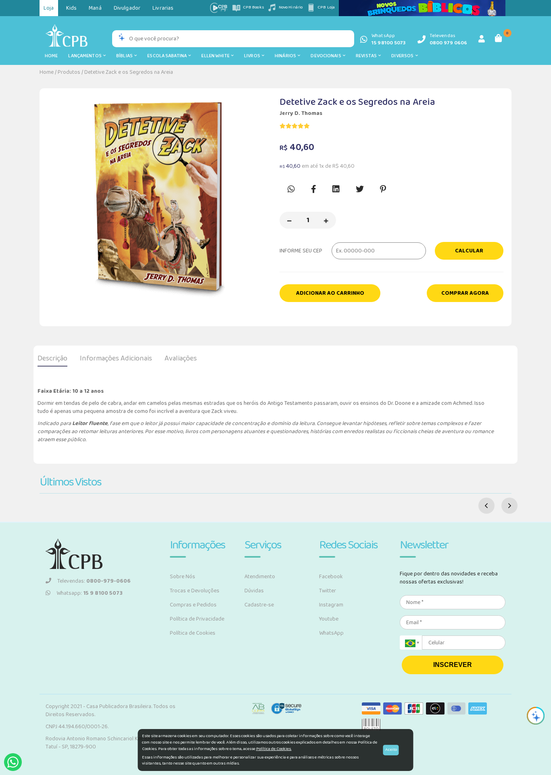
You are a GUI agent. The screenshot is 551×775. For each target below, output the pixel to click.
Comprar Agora (465, 293)
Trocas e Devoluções (194, 590)
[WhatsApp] (13, 762)
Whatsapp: (89, 593)
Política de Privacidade (197, 619)
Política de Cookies (192, 633)
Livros (253, 56)
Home (51, 56)
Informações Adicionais (116, 358)
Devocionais (327, 56)
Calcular (469, 250)
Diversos (403, 56)
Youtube (328, 619)
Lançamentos (85, 56)
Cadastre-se (259, 604)
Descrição (52, 358)
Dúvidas (254, 590)
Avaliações (181, 358)
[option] (159, 199)
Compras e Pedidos (193, 604)
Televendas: (94, 581)
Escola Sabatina (167, 56)
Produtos (69, 72)
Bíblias (125, 56)
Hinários (286, 56)
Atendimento (259, 576)
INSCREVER (452, 664)
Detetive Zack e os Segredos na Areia (128, 72)
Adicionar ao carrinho (330, 293)
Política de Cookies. (274, 748)
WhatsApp (331, 633)
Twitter (327, 590)
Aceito (391, 749)
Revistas (367, 56)
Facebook (331, 576)
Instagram (331, 604)
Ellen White (216, 56)
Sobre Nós (182, 576)
